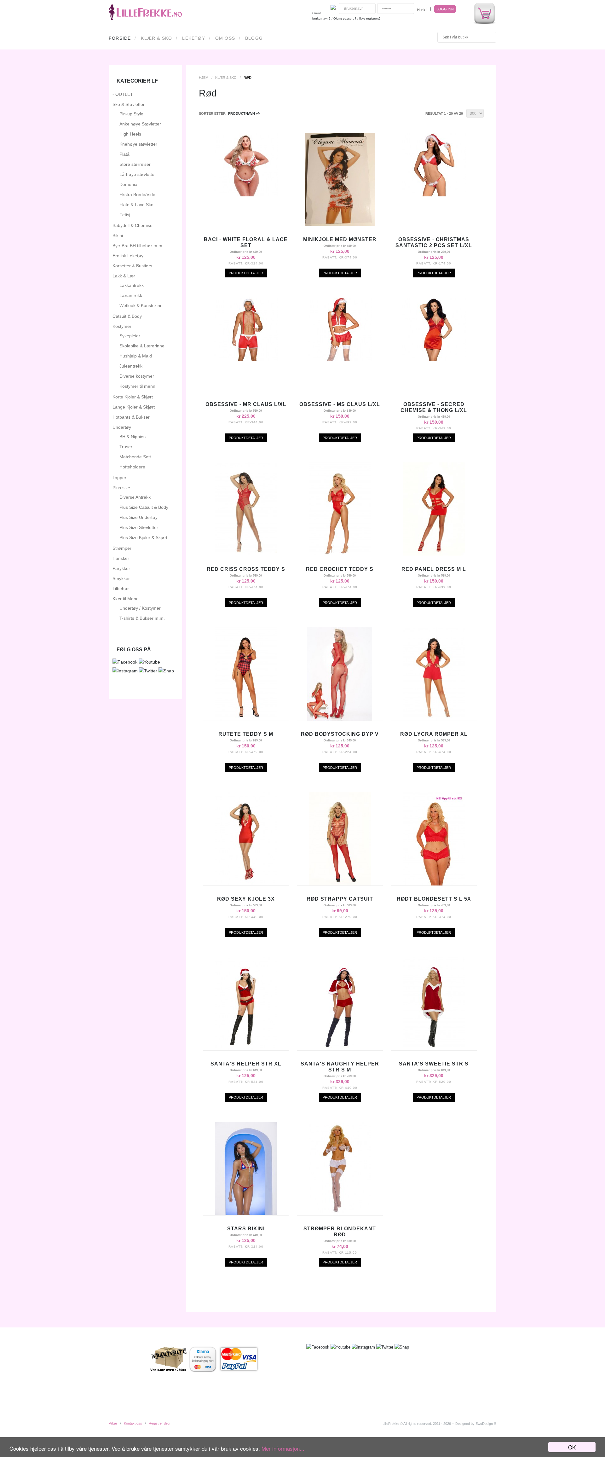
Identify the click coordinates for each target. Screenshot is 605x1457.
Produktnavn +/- (244, 113)
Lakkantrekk (131, 285)
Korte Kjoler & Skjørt (132, 396)
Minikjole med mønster (340, 239)
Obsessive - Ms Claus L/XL (339, 404)
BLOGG (254, 38)
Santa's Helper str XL (245, 1063)
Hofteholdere (132, 466)
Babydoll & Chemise (132, 225)
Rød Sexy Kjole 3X (246, 899)
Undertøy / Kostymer (140, 608)
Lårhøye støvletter (137, 174)
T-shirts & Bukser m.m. (142, 618)
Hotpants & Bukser (131, 417)
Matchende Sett (135, 456)
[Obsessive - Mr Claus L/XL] (246, 359)
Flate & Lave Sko (136, 204)
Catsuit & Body (127, 316)
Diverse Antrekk (135, 497)
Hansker (120, 558)
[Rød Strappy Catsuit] (340, 883)
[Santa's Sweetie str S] (434, 1048)
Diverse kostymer (136, 376)
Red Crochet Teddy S (339, 569)
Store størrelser (135, 164)
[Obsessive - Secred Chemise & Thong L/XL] (434, 359)
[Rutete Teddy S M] (246, 719)
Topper (119, 477)
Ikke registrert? (370, 18)
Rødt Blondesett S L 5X (434, 899)
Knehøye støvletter (138, 144)
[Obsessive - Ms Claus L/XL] (340, 359)
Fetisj (124, 214)
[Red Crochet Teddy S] (340, 554)
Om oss (225, 38)
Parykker (121, 568)
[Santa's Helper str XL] (246, 1048)
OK (572, 1447)
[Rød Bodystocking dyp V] (339, 719)
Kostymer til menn (137, 386)
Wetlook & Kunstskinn (141, 305)
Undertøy (121, 427)
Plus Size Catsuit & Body (143, 507)
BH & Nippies (132, 436)
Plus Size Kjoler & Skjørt (143, 537)
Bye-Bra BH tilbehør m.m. (138, 245)
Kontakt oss (133, 1423)
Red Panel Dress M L (433, 569)
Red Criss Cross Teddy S (246, 569)
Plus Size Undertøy (138, 517)
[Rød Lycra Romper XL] (434, 719)
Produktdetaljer (246, 273)
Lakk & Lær (123, 275)
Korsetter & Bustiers (132, 265)
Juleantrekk (130, 366)
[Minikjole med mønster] (340, 224)
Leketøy (193, 38)
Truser (125, 446)
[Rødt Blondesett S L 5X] (434, 883)
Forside (120, 38)
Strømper (121, 548)
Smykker (121, 578)
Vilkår (113, 1423)
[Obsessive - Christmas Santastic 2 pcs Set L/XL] (434, 194)
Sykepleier (129, 335)
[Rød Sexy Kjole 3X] (246, 883)
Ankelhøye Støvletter (140, 123)
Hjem (203, 77)
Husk (421, 10)
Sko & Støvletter (128, 104)
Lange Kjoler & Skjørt (133, 406)
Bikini (117, 235)
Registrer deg (159, 1423)
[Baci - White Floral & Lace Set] (246, 194)
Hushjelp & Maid (135, 355)
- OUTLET (122, 94)
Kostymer (121, 326)
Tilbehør (120, 588)
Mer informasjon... (283, 1448)
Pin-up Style (131, 113)
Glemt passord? (344, 18)
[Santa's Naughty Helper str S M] (340, 1048)
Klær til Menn (125, 598)
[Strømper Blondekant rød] (340, 1213)
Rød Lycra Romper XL (434, 734)
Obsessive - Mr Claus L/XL (245, 404)
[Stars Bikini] (246, 1213)
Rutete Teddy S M (245, 734)
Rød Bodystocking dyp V (340, 734)
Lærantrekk (130, 295)
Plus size (121, 487)
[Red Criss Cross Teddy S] (246, 554)
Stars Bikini (246, 1228)
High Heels (130, 133)
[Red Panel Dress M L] (434, 554)
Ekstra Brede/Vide (137, 194)
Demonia (128, 184)
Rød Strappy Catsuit (340, 899)
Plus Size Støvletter (138, 527)
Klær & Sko (156, 38)
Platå (124, 154)
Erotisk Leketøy (127, 255)
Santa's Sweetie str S (434, 1063)
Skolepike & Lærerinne (141, 345)
